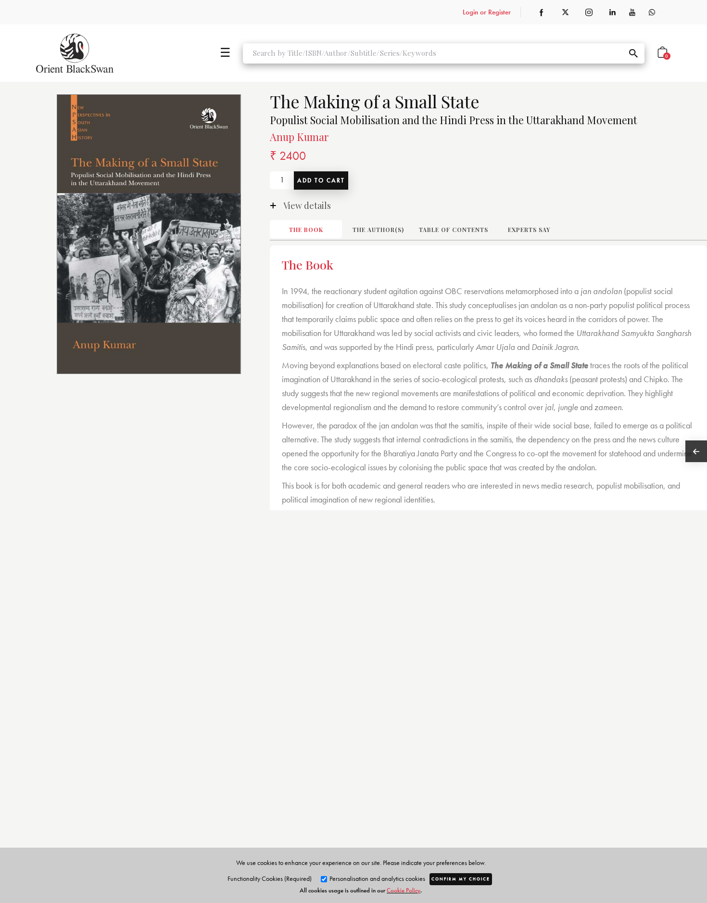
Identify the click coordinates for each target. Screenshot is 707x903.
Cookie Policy (403, 890)
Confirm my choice (460, 879)
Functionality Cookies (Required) (269, 878)
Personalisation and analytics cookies (376, 878)
